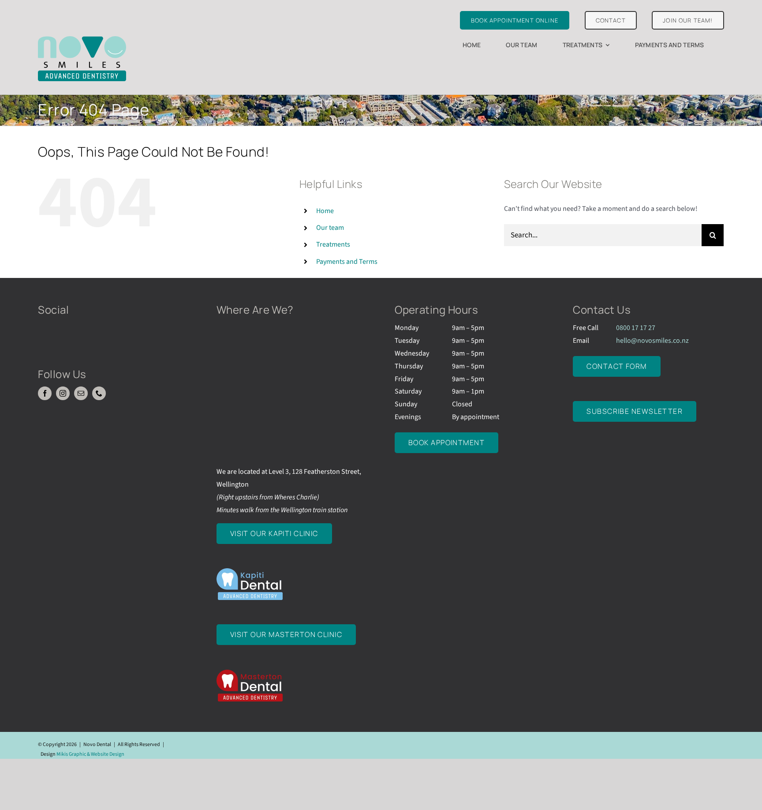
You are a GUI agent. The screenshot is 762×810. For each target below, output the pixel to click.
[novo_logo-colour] (82, 40)
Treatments (333, 244)
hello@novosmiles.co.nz (652, 340)
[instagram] (63, 393)
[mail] (81, 393)
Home (325, 211)
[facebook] (45, 393)
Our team (330, 227)
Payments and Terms (346, 261)
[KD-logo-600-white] (250, 572)
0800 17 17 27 (635, 328)
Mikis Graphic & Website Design (90, 754)
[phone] (99, 393)
